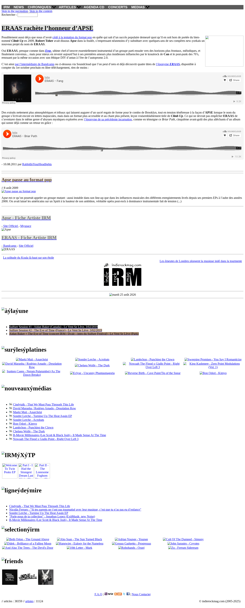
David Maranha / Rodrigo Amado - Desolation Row (44, 408)
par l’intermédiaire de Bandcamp (34, 64)
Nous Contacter (141, 594)
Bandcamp (10, 245)
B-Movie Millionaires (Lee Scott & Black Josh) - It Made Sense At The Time (59, 435)
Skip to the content (40, 11)
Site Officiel (11, 226)
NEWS (19, 7)
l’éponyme (168, 64)
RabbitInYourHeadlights (37, 164)
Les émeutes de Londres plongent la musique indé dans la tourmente (201, 261)
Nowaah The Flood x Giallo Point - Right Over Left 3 (45, 439)
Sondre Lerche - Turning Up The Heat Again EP (42, 416)
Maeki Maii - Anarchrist (27, 412)
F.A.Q (98, 594)
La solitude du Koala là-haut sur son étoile (28, 257)
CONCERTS (117, 7)
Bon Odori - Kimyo (25, 423)
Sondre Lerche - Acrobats (28, 419)
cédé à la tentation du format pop (72, 37)
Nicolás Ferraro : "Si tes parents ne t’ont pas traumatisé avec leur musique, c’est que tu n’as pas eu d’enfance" (75, 509)
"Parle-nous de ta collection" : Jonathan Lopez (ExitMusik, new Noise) (52, 516)
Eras (48, 50)
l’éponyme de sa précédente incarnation (108, 119)
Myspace (25, 226)
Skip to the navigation (15, 11)
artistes (29, 601)
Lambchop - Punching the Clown (33, 427)
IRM (6, 7)
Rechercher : (9, 14)
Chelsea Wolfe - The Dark (29, 431)
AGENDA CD (94, 7)
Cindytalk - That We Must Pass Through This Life (43, 404)
